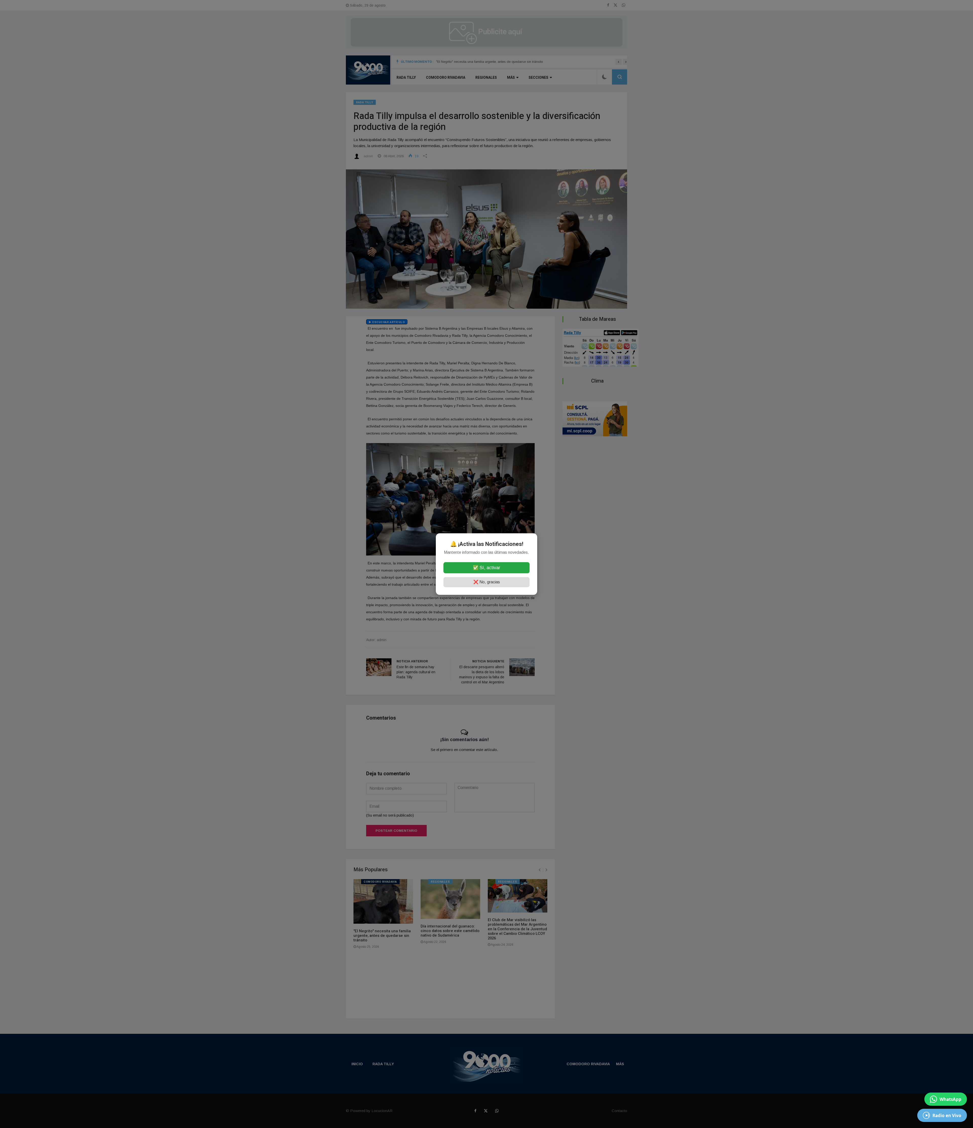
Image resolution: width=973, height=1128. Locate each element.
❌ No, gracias (486, 582)
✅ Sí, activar (486, 567)
